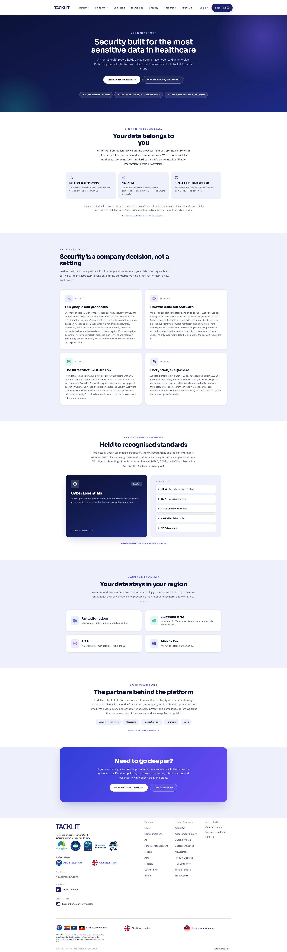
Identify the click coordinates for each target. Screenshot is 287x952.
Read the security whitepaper (163, 79)
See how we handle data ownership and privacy (143, 216)
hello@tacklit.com (67, 877)
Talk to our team (163, 787)
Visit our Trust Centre (122, 79)
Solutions (100, 7)
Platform (82, 7)
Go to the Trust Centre (129, 787)
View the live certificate (82, 531)
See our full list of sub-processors (143, 730)
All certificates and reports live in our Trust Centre (143, 543)
